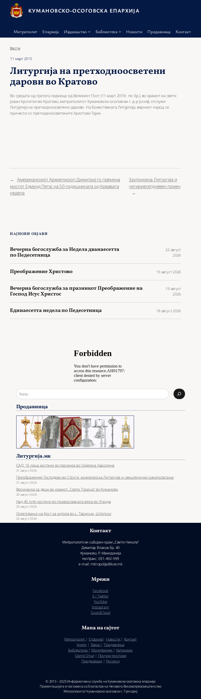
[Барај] (179, 394)
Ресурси (112, 661)
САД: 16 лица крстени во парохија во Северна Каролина (65, 465)
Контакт (130, 639)
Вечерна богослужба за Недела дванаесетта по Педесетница (64, 252)
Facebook (100, 590)
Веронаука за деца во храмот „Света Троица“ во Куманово (67, 489)
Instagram (100, 607)
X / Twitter (100, 596)
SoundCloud (100, 612)
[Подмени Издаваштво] (89, 31)
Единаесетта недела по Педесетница (56, 310)
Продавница (114, 644)
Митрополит (75, 639)
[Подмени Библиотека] (120, 31)
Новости (113, 639)
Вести (15, 48)
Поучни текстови (112, 655)
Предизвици (91, 661)
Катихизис (124, 650)
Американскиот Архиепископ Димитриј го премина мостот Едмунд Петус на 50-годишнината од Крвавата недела (65, 186)
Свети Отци (84, 655)
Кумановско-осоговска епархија (84, 10)
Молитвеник (102, 650)
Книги (81, 644)
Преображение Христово (41, 272)
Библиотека (78, 650)
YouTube (100, 601)
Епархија (96, 639)
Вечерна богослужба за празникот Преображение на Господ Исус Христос (76, 291)
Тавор (96, 644)
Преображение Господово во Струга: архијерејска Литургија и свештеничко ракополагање (95, 477)
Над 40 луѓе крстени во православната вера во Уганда (63, 501)
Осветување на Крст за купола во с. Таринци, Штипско (63, 513)
